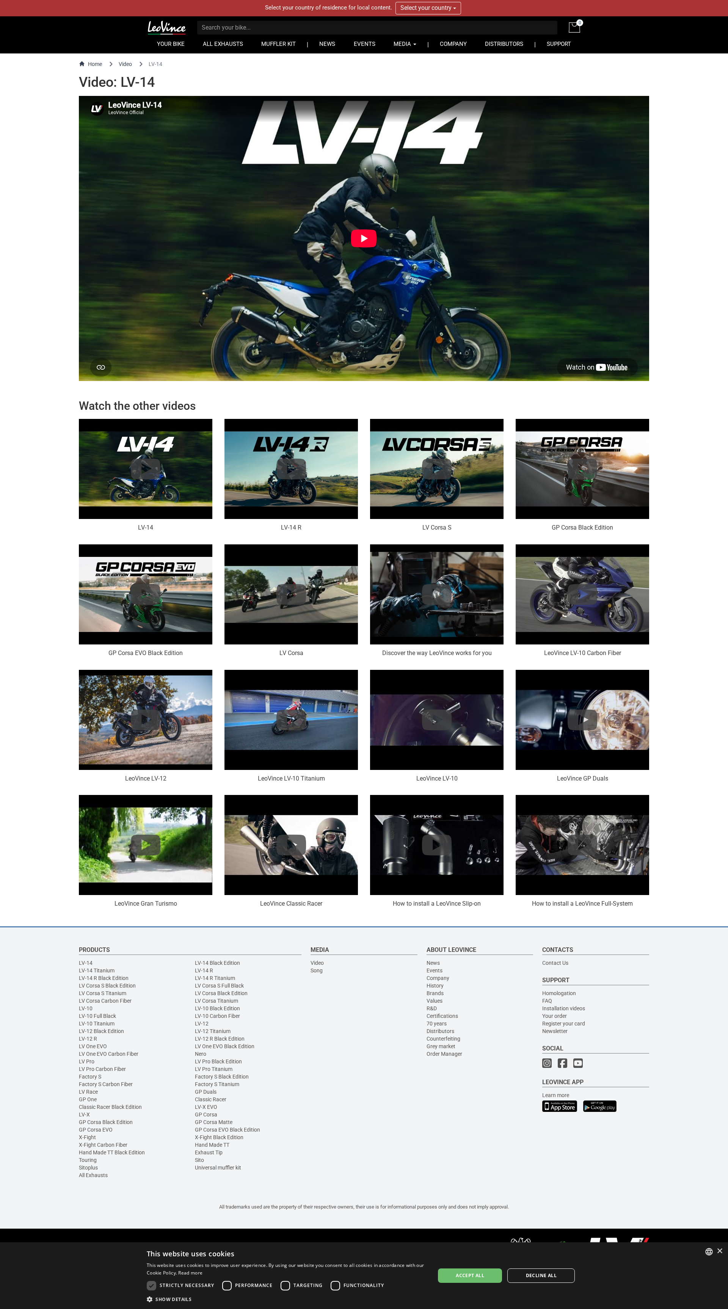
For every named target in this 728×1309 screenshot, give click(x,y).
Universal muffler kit (218, 1168)
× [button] (719, 1251)
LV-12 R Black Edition (220, 1039)
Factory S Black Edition (222, 1077)
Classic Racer (210, 1099)
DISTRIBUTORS (504, 44)
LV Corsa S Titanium (102, 993)
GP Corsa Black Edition (106, 1122)
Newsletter (555, 1031)
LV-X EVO (206, 1107)
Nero (200, 1054)
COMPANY (453, 44)
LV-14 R (204, 970)
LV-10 (86, 1008)
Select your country (426, 7)
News (433, 963)
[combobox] (709, 1252)
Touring (88, 1160)
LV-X (84, 1114)
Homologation (559, 993)
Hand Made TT (212, 1145)
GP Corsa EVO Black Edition (227, 1130)
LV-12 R (88, 1039)
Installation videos (563, 1008)
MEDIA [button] (403, 44)
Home (95, 64)
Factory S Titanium (217, 1084)
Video (125, 64)
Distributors (440, 1031)
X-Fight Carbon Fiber (103, 1145)
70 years (437, 1024)
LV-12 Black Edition (101, 1031)
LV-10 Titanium (97, 1024)
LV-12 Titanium (213, 1031)
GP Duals (206, 1092)
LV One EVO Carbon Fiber (108, 1054)
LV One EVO (93, 1046)
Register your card (563, 1024)
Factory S (90, 1077)
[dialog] (364, 1275)
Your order (554, 1016)
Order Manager (444, 1054)
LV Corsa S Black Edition (107, 986)
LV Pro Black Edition (218, 1061)
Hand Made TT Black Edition (112, 1152)
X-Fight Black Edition (219, 1137)
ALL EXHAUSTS (223, 44)
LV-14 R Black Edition (104, 978)
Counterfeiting (443, 1039)
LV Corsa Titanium (216, 1001)
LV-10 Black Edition (217, 1008)
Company (438, 978)
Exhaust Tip (209, 1152)
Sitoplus (88, 1168)
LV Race (88, 1092)
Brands (435, 993)
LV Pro (86, 1061)
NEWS (327, 44)
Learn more (555, 1095)
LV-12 (202, 1024)
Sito (199, 1160)
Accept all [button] (470, 1275)
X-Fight (87, 1137)
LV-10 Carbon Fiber (217, 1016)
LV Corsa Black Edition (221, 993)
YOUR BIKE (171, 44)
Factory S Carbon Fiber (106, 1084)
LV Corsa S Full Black (219, 986)
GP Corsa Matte (213, 1122)
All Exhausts (93, 1175)
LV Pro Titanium (213, 1069)
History (435, 986)
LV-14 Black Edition (217, 963)
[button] (287, 1299)
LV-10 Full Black (97, 1016)
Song (317, 970)
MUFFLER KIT (278, 44)
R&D (432, 1008)
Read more (190, 1273)
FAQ (547, 1001)
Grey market (441, 1046)
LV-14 (86, 963)
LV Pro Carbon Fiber (102, 1069)
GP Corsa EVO (96, 1130)
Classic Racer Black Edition (110, 1107)
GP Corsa (206, 1114)
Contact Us (555, 963)
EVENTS (364, 44)
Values (434, 1001)
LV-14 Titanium (97, 970)
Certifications (442, 1016)
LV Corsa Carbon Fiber (105, 1001)
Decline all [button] (541, 1275)
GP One (88, 1099)
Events (434, 970)
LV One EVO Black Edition (224, 1046)
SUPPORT (559, 44)
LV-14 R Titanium (215, 978)
